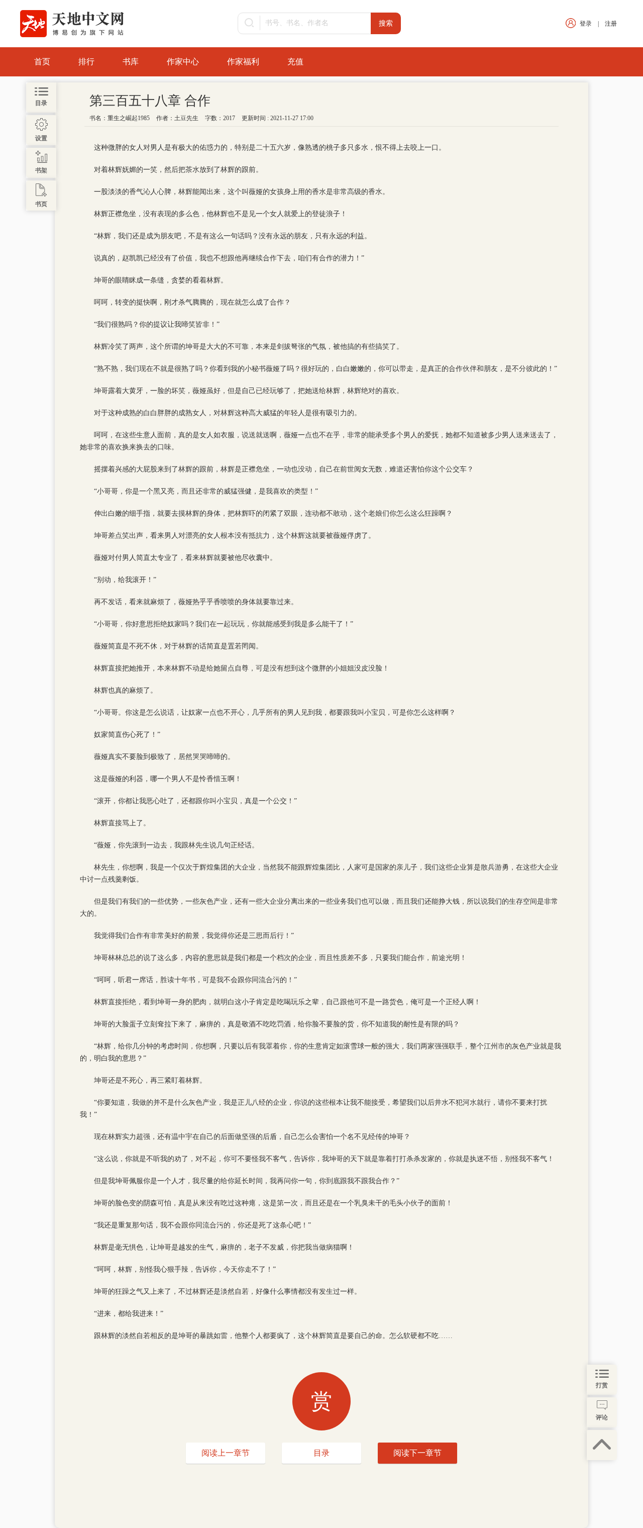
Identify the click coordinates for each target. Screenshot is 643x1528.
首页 (42, 61)
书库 (131, 61)
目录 (321, 1453)
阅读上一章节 (225, 1453)
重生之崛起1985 (129, 118)
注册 (611, 23)
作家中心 (183, 61)
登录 (586, 23)
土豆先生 (186, 118)
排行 (86, 61)
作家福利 (243, 61)
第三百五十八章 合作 (149, 100)
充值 (295, 61)
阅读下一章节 (417, 1453)
